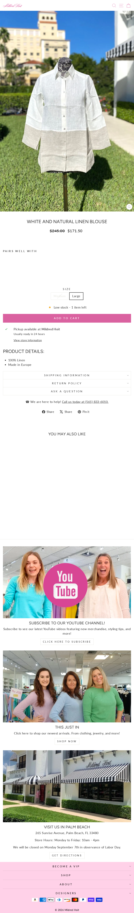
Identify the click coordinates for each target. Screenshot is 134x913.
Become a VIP (66, 866)
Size (67, 289)
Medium (60, 296)
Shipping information (67, 375)
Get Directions (67, 855)
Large (76, 296)
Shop (66, 875)
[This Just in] (67, 686)
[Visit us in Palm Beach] (67, 786)
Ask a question (67, 391)
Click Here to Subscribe (67, 641)
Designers (66, 893)
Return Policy (67, 383)
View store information (28, 340)
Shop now (67, 741)
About (66, 884)
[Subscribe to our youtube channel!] (67, 582)
